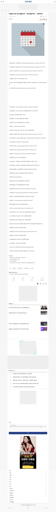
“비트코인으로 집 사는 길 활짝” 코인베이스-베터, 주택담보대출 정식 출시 (22, 262)
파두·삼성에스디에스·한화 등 (15, 259)
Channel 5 (11, 499)
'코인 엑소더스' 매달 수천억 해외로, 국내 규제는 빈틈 (19, 274)
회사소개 (9, 508)
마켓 (5, 10)
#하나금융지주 (20, 268)
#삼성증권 (14, 268)
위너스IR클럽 (11, 501)
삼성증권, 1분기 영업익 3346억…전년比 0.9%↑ (18, 257)
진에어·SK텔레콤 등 (13, 261)
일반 (8, 10)
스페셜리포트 (11, 497)
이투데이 (2, 10)
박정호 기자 (11, 19)
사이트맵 (46, 508)
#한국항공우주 (26, 268)
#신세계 (32, 268)
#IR (10, 268)
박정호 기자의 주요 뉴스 (13, 272)
